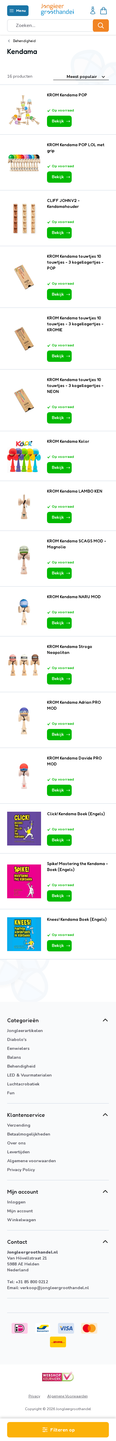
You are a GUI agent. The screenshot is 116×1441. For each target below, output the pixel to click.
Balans (14, 1057)
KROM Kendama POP (67, 94)
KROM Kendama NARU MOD (74, 596)
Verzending (18, 1125)
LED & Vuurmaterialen (29, 1075)
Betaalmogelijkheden (28, 1134)
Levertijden (18, 1152)
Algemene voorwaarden (31, 1161)
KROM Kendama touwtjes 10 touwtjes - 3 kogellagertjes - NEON (75, 385)
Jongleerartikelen (25, 1031)
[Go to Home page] (57, 9)
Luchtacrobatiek (23, 1084)
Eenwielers (18, 1048)
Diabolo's (16, 1039)
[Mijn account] (92, 10)
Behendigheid (21, 1066)
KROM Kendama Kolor (68, 441)
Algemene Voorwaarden (67, 1396)
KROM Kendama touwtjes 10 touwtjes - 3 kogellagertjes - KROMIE (75, 323)
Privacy (34, 1396)
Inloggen (16, 1202)
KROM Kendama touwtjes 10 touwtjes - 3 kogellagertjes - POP (75, 262)
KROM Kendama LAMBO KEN (74, 490)
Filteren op (62, 1430)
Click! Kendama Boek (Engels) (76, 813)
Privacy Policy (21, 1170)
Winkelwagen (21, 1220)
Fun (11, 1093)
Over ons (16, 1143)
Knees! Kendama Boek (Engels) (76, 919)
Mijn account (20, 1211)
